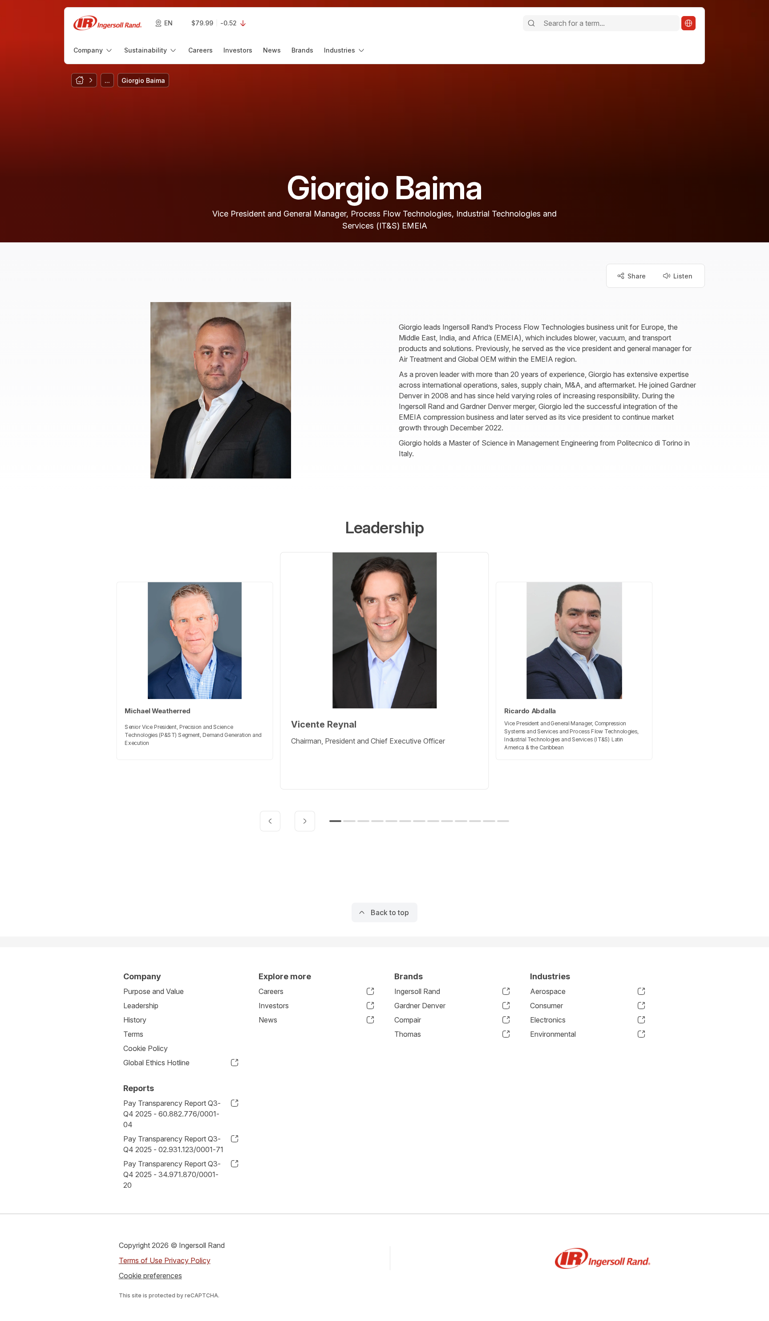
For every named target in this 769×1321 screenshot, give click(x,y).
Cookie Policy (145, 1048)
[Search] (531, 23)
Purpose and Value (153, 991)
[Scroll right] (305, 821)
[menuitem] (93, 50)
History (134, 1019)
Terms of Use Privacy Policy (164, 1260)
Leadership (140, 1005)
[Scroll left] (270, 821)
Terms (133, 1034)
